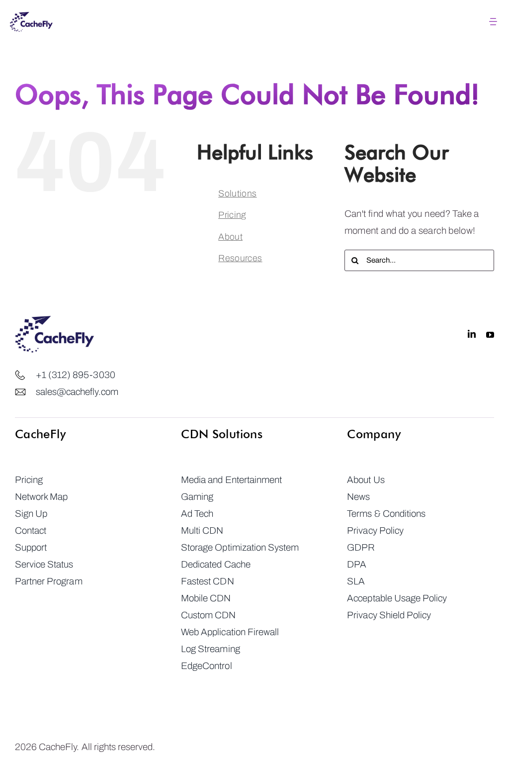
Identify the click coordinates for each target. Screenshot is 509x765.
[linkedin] (472, 334)
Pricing (232, 215)
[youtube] (490, 334)
